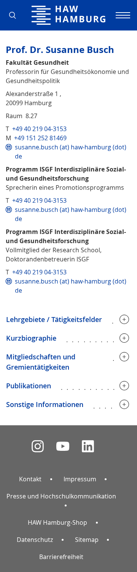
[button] (15, 15)
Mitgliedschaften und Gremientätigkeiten (40, 362)
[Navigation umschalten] (121, 15)
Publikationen (28, 385)
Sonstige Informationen (44, 404)
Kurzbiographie (31, 338)
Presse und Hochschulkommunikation (61, 496)
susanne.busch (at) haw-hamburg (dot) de (70, 151)
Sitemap (87, 539)
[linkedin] (88, 446)
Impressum (80, 479)
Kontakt (30, 479)
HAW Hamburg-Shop (57, 522)
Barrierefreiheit (61, 557)
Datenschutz (35, 539)
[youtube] (63, 446)
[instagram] (38, 446)
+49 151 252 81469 (40, 138)
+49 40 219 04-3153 (39, 129)
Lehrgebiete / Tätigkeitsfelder (54, 319)
